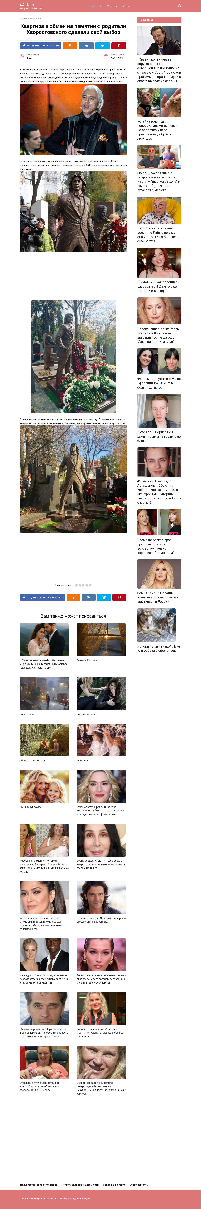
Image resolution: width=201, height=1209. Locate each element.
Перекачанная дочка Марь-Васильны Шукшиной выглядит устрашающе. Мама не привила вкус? (158, 335)
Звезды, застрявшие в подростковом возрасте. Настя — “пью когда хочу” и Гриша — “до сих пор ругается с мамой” (158, 181)
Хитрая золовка (86, 714)
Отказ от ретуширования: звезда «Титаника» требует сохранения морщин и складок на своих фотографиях (101, 810)
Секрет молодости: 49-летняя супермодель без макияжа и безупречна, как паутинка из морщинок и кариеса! (101, 1088)
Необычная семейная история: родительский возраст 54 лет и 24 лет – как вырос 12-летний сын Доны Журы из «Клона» (44, 866)
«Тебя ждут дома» (30, 806)
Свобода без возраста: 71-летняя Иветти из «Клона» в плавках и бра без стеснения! (100, 1033)
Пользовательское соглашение (38, 1184)
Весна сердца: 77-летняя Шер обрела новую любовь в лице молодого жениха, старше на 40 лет (101, 864)
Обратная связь (138, 1184)
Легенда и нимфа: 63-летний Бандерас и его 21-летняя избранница (101, 919)
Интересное (96, 6)
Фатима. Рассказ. (87, 660)
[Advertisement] (73, 276)
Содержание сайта (114, 1184)
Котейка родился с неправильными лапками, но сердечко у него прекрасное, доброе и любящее (157, 129)
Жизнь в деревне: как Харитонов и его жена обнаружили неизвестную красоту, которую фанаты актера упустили (44, 1033)
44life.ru (28, 4)
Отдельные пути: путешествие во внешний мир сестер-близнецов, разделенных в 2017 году (39, 1086)
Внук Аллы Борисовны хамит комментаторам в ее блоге (159, 436)
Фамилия (82, 760)
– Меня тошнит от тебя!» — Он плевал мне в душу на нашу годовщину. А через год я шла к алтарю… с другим (44, 664)
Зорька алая (27, 714)
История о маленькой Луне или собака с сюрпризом (158, 648)
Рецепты (112, 6)
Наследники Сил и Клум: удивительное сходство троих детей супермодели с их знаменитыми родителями (44, 979)
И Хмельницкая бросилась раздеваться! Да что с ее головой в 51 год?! (158, 286)
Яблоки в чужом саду (32, 760)
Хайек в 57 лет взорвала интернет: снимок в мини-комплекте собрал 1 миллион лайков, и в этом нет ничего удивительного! (42, 923)
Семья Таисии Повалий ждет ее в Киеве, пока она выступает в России (157, 597)
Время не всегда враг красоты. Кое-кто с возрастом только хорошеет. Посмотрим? (156, 546)
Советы (126, 6)
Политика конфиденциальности (80, 1184)
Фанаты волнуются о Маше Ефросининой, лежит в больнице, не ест (159, 383)
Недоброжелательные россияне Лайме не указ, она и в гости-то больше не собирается (158, 234)
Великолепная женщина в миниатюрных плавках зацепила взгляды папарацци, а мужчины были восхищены (101, 979)
